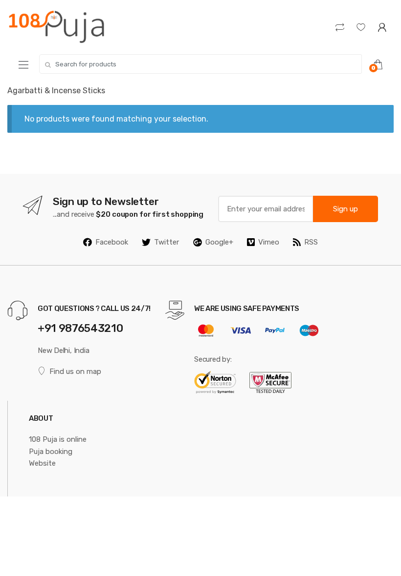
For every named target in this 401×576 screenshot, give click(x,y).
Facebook (111, 242)
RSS (311, 242)
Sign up (345, 209)
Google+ (219, 242)
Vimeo (268, 242)
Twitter (166, 242)
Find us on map (75, 371)
